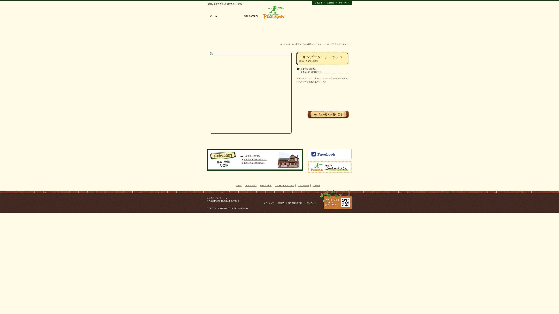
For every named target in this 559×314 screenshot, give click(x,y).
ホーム (213, 16)
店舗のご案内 (250, 16)
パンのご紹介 (230, 16)
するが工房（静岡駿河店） (312, 72)
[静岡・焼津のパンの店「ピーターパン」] (273, 19)
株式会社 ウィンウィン (217, 198)
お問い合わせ (326, 16)
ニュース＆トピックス (301, 16)
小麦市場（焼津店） (309, 68)
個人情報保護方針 (295, 203)
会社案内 (318, 3)
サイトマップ (344, 3)
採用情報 (330, 3)
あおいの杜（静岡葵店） (254, 163)
